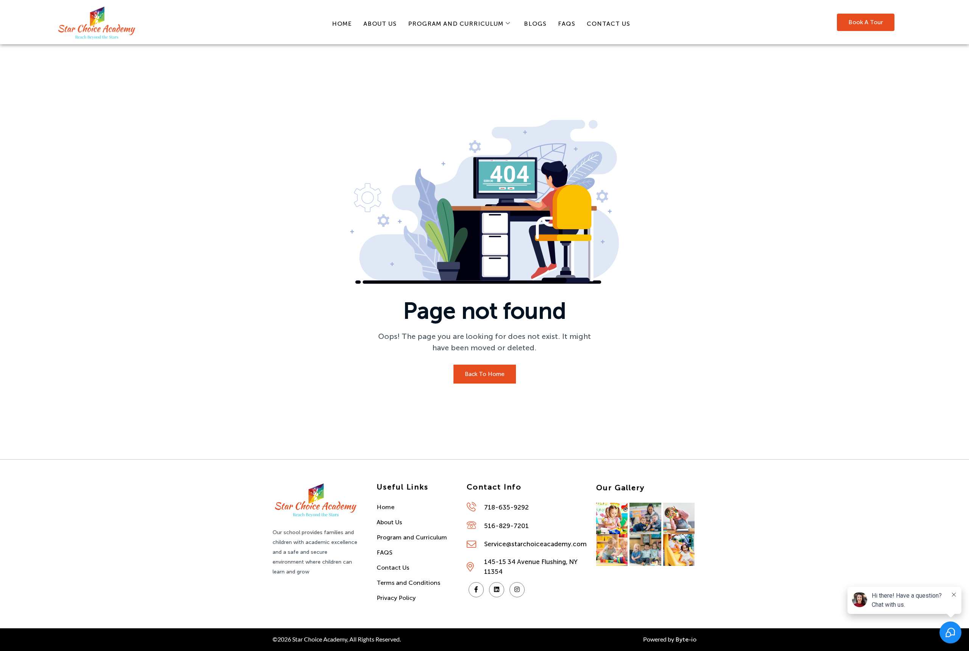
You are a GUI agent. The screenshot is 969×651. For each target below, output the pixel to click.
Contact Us (608, 23)
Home (342, 23)
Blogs (535, 23)
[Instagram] (517, 589)
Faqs (566, 23)
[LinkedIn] (496, 589)
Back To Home (485, 374)
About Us (380, 23)
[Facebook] (476, 589)
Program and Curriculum (455, 23)
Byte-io (685, 639)
